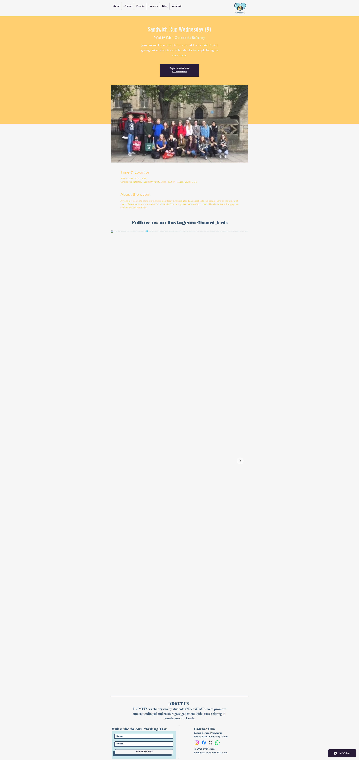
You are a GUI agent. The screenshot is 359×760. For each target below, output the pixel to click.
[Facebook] (203, 742)
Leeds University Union (215, 737)
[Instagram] (197, 742)
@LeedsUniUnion (197, 709)
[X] (210, 742)
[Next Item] (240, 460)
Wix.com (222, 753)
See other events (179, 72)
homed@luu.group (212, 733)
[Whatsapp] (217, 742)
